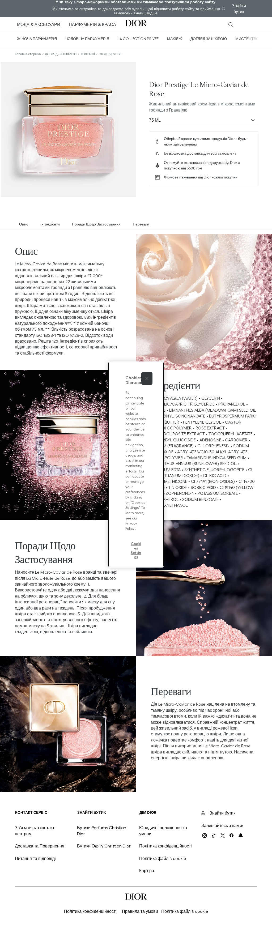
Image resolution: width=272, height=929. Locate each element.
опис (23, 224)
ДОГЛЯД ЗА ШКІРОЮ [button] (208, 39)
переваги (141, 224)
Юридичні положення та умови (163, 830)
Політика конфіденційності (165, 845)
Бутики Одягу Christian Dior (104, 845)
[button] (92, 24)
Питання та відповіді (35, 858)
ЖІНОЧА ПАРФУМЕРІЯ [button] (37, 39)
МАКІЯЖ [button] (174, 39)
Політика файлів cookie (162, 858)
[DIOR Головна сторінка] (136, 23)
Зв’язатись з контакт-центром (35, 830)
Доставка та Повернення (39, 845)
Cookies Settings (136, 546)
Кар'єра (146, 870)
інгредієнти (50, 224)
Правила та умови (140, 911)
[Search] (230, 24)
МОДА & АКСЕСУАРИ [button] (38, 24)
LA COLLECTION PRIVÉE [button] (138, 39)
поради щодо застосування (96, 224)
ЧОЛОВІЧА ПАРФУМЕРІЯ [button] (87, 39)
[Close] (146, 378)
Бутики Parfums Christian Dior (101, 830)
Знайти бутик (239, 8)
